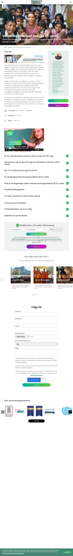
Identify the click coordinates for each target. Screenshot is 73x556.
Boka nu (58, 105)
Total (51, 229)
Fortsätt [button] (67, 552)
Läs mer (36, 421)
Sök (70, 2)
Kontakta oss (58, 101)
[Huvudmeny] (2, 2)
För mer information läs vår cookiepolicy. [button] (13, 553)
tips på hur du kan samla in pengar (51, 239)
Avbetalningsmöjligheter (19, 239)
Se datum (29, 110)
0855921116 (42, 241)
